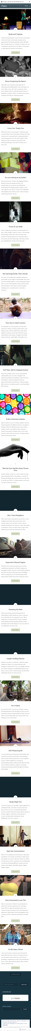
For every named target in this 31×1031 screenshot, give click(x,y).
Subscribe (24, 984)
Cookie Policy (5, 1024)
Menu (26, 5)
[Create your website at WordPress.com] (15, 1)
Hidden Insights (7, 1006)
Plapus (4, 6)
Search (25, 1009)
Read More (15, 52)
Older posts (15, 974)
